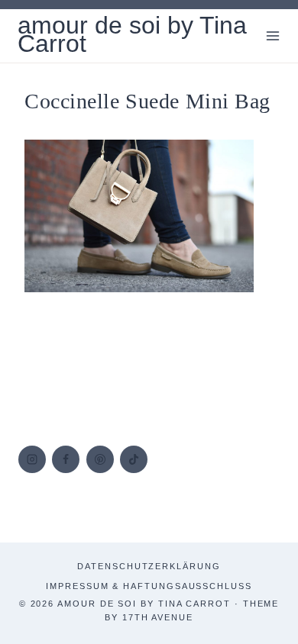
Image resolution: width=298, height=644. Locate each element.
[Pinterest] (100, 459)
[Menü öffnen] (272, 35)
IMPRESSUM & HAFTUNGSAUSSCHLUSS (149, 586)
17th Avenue (157, 617)
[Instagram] (32, 459)
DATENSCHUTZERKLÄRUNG (148, 566)
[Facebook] (65, 459)
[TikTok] (133, 459)
